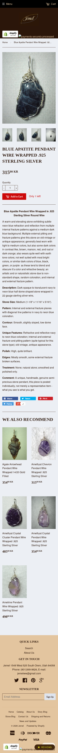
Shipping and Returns (40, 716)
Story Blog (42, 711)
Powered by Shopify (36, 725)
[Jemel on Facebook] (25, 681)
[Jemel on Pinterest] (33, 681)
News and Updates (27, 721)
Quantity (6, 182)
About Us (29, 652)
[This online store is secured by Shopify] (10, 36)
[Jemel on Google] (41, 681)
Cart (53, 4)
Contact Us (23, 716)
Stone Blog (10, 716)
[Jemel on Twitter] (16, 681)
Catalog (20, 711)
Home (5, 42)
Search (29, 648)
